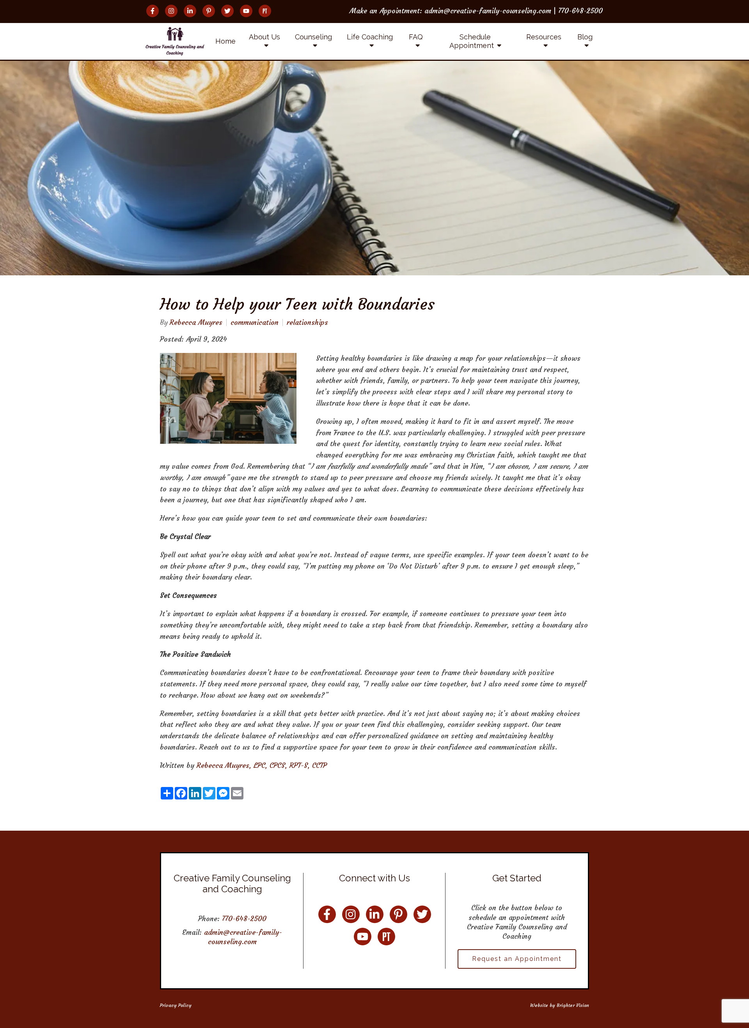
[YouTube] (246, 11)
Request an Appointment (517, 958)
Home (225, 41)
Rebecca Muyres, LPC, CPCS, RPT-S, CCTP (262, 765)
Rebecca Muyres (196, 322)
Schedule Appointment (471, 41)
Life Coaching (370, 37)
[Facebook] (152, 11)
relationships (307, 322)
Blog (585, 37)
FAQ (416, 37)
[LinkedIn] (190, 11)
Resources (543, 37)
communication (255, 322)
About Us (264, 37)
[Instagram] (171, 11)
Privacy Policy (176, 1005)
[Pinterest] (208, 11)
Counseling (313, 37)
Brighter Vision (573, 1005)
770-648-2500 (244, 918)
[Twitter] (227, 11)
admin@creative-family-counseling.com (243, 937)
